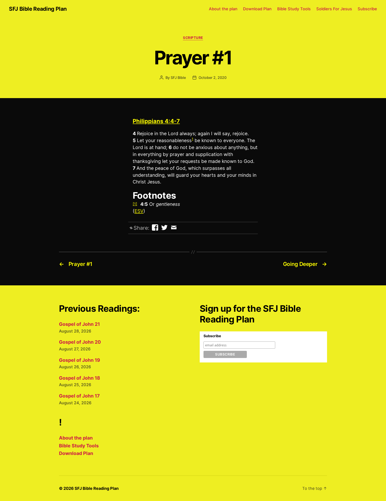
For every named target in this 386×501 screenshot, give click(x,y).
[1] (135, 204)
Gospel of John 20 (80, 342)
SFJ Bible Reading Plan (38, 9)
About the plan (223, 8)
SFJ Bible (178, 77)
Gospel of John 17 (79, 396)
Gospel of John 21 (79, 324)
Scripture (193, 38)
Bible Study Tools (294, 8)
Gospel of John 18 (79, 378)
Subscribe (367, 8)
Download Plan (257, 8)
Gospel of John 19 (79, 360)
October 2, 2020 (213, 77)
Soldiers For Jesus (334, 8)
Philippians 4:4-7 (156, 121)
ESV (138, 211)
